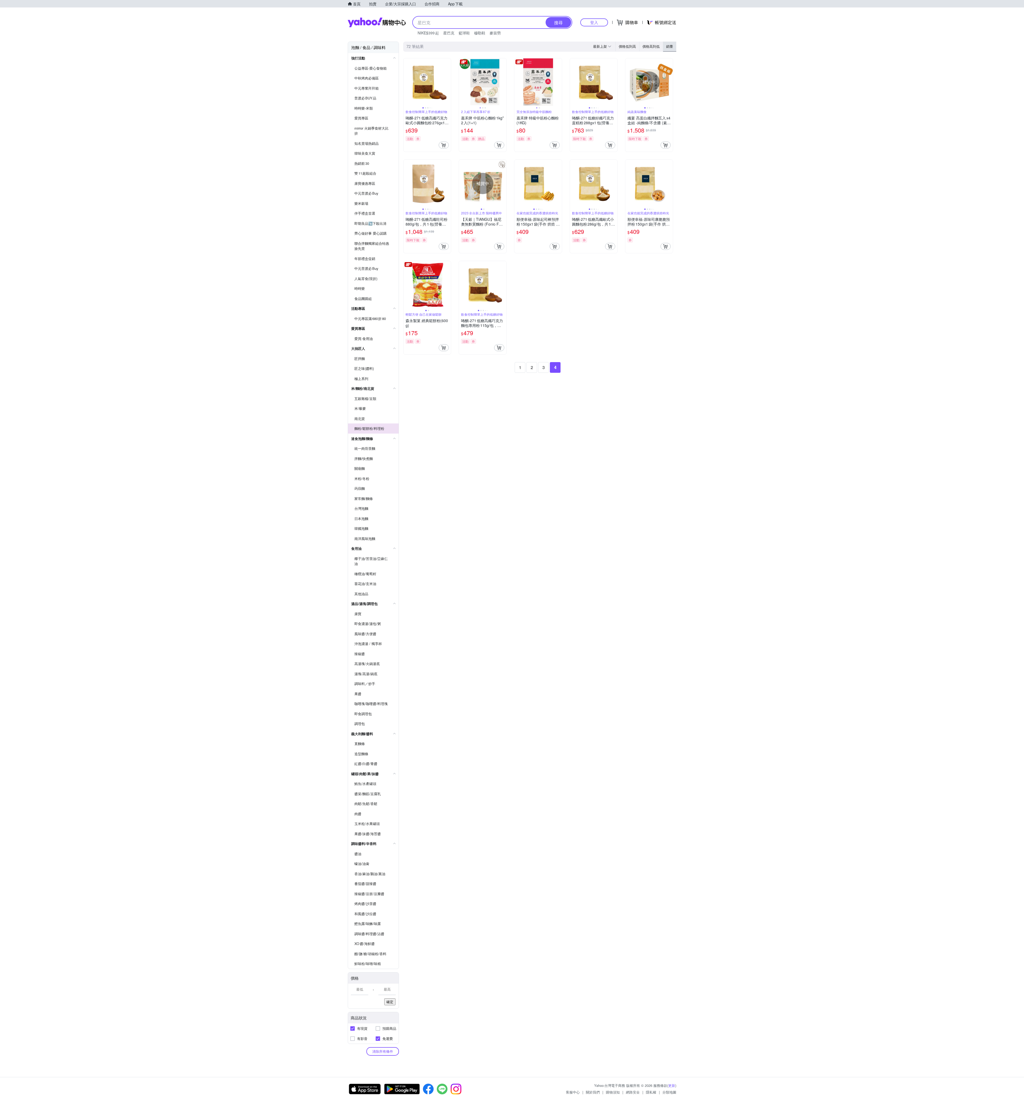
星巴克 (448, 33)
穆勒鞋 (479, 33)
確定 (389, 1001)
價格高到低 (651, 46)
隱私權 (651, 1092)
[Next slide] (447, 82)
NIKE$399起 (428, 33)
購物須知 (613, 1092)
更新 (671, 1085)
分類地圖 (669, 1092)
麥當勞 (495, 33)
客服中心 (573, 1092)
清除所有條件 (382, 1051)
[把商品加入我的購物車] (444, 145)
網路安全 (633, 1092)
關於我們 (593, 1092)
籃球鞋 (464, 33)
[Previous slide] (406, 82)
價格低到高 (627, 46)
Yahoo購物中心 (377, 22)
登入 (594, 22)
